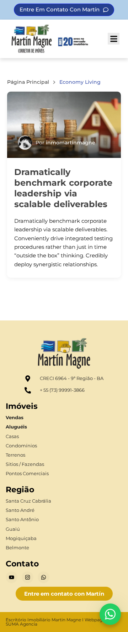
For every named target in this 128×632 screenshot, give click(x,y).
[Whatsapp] (43, 577)
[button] (113, 39)
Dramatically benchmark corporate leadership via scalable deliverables (63, 188)
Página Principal (28, 81)
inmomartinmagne (70, 142)
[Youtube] (11, 577)
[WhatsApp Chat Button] (110, 614)
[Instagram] (27, 577)
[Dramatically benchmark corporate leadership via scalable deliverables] (64, 125)
